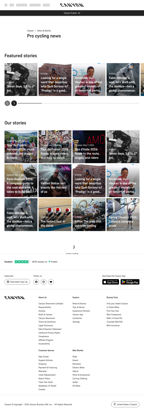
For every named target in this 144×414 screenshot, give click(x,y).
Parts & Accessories (81, 374)
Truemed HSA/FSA (115, 321)
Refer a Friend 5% (114, 318)
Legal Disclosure (46, 325)
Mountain (77, 364)
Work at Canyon (45, 314)
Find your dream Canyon (117, 303)
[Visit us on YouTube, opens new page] (51, 282)
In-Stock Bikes (113, 307)
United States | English (126, 404)
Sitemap (76, 321)
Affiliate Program (46, 340)
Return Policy (44, 378)
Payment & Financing (48, 367)
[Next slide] (14, 103)
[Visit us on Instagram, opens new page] (43, 282)
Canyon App (78, 314)
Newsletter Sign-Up (19, 281)
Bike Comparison (114, 314)
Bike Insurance (113, 325)
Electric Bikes (79, 367)
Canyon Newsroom (47, 318)
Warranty (43, 371)
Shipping (42, 364)
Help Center (44, 356)
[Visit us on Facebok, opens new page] (36, 282)
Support (46, 5)
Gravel (75, 360)
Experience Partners (81, 310)
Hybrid (75, 371)
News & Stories (44, 30)
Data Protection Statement (50, 329)
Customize (77, 318)
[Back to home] (72, 5)
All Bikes (76, 385)
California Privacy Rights (49, 332)
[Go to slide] (54, 103)
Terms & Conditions (47, 321)
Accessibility (44, 343)
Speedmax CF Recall (47, 385)
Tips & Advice (79, 307)
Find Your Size (113, 310)
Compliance (44, 336)
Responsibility (45, 307)
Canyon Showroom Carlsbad (51, 303)
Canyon (30, 30)
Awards (42, 310)
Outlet (75, 382)
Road (75, 356)
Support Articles (46, 360)
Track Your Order (46, 382)
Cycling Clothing (80, 378)
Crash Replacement (47, 374)
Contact (42, 389)
